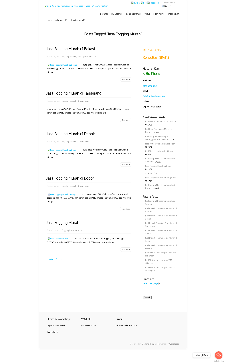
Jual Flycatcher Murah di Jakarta (160, 151)
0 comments (90, 56)
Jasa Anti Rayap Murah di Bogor (160, 144)
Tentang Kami (173, 13)
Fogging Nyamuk (133, 13)
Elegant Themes (149, 344)
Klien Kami (158, 13)
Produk (147, 13)
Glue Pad (149, 174)
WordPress (174, 344)
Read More (126, 79)
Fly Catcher (116, 13)
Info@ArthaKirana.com (154, 96)
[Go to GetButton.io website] (219, 361)
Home (49, 20)
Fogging (65, 56)
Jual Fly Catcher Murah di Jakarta (160, 122)
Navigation (103, 6)
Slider (80, 56)
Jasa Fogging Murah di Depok (71, 133)
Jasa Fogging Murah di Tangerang (160, 178)
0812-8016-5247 (150, 86)
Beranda (104, 13)
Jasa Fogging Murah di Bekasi (71, 48)
